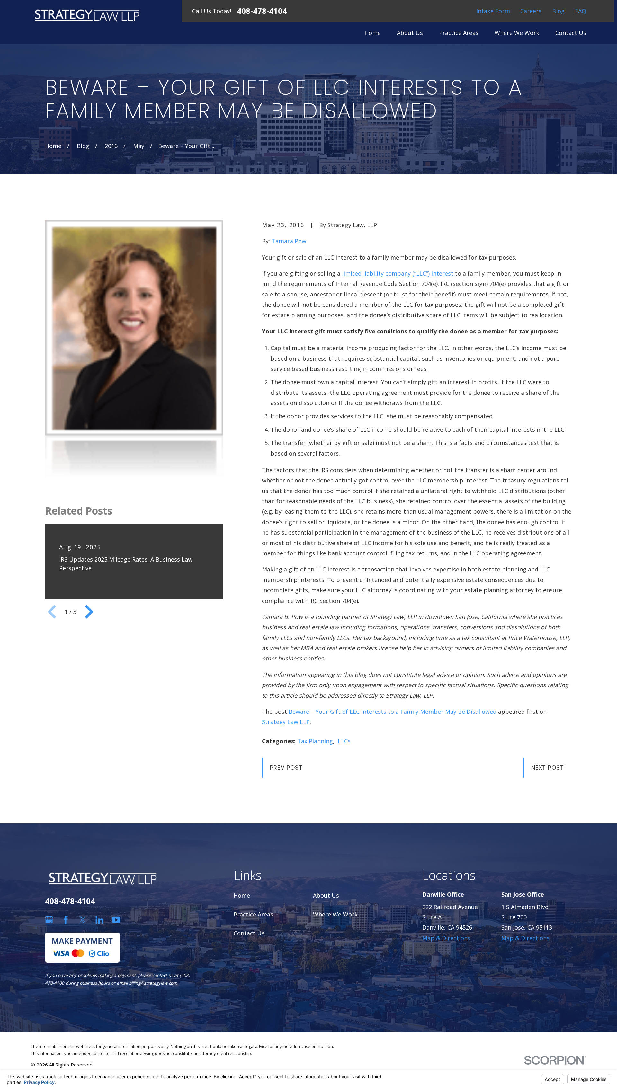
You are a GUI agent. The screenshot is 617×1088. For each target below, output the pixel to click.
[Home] (87, 15)
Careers (530, 11)
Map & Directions (446, 938)
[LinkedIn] (99, 920)
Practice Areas (253, 914)
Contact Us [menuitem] (570, 33)
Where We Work (335, 914)
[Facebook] (66, 920)
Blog (558, 11)
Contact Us (249, 933)
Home (242, 895)
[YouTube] (116, 920)
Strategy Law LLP (286, 722)
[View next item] (89, 612)
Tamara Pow (289, 241)
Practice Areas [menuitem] (458, 33)
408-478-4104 (262, 11)
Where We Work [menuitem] (517, 33)
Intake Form (493, 11)
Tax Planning (315, 741)
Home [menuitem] (372, 33)
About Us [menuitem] (410, 33)
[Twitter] (82, 920)
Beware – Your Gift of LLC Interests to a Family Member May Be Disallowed (392, 711)
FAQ (580, 11)
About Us (326, 895)
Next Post (547, 768)
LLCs (344, 741)
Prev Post (286, 768)
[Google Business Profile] (49, 920)
